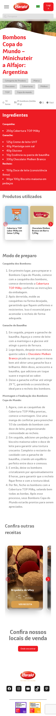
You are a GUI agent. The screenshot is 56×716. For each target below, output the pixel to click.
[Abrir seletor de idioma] (38, 6)
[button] (48, 579)
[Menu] (6, 6)
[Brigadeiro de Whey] (25, 577)
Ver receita (25, 604)
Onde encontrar (28, 648)
